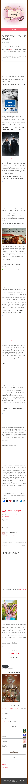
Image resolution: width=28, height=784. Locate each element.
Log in (3, 761)
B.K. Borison (5, 741)
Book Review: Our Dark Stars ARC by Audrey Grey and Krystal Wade (7, 544)
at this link (13, 158)
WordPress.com (14, 781)
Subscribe (5, 666)
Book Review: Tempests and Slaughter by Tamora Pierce (21, 544)
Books (7, 527)
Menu (15, 29)
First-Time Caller (5, 740)
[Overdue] (24, 732)
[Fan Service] (24, 737)
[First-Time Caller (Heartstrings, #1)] (24, 743)
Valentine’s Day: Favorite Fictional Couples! (10, 708)
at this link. (13, 340)
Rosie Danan (5, 736)
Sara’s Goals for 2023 (6, 721)
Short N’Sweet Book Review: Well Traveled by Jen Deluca (13, 712)
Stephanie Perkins (6, 731)
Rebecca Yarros (5, 746)
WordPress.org (5, 770)
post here (11, 49)
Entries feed (4, 764)
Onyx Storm (4, 745)
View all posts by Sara (10, 535)
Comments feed (5, 767)
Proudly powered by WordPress (10, 780)
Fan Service (4, 735)
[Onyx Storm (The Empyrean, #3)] (24, 748)
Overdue (4, 729)
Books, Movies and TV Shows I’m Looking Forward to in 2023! (13, 716)
